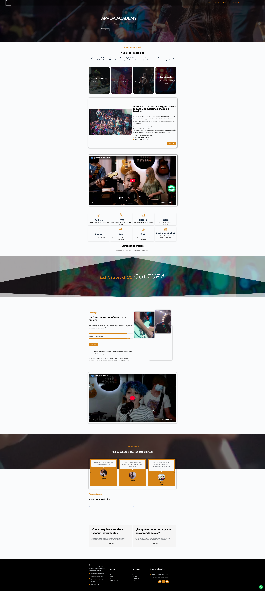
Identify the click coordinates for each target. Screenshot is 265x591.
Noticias (225, 3)
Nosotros (209, 3)
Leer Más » (110, 543)
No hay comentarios (110, 535)
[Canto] (121, 215)
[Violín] (143, 229)
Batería (143, 219)
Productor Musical (165, 233)
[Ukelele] (98, 229)
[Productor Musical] (165, 229)
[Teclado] (165, 215)
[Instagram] (163, 581)
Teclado (166, 220)
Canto (121, 219)
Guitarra (99, 220)
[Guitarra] (98, 215)
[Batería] (143, 215)
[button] (90, 472)
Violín (143, 234)
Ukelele (98, 234)
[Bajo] (121, 229)
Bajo (121, 234)
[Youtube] (167, 581)
